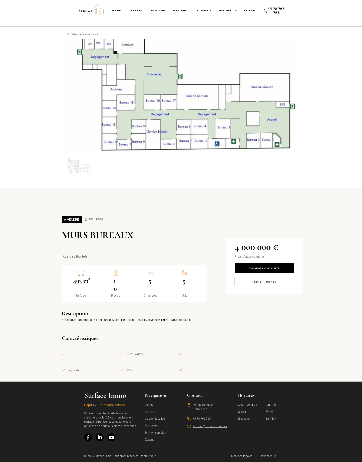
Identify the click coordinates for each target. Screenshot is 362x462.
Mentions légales (241, 455)
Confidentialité (267, 455)
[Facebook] (88, 437)
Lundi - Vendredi (247, 404)
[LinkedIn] (100, 437)
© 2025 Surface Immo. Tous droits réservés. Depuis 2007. (120, 455)
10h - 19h (271, 404)
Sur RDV (271, 418)
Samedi (241, 411)
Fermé (269, 411)
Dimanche (243, 418)
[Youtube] (111, 437)
